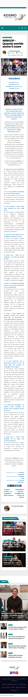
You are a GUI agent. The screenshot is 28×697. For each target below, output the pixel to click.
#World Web (20, 55)
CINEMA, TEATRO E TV (7, 37)
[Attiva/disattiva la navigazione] (25, 28)
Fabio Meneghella (18, 617)
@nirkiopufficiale (17, 86)
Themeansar (14, 680)
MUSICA (4, 684)
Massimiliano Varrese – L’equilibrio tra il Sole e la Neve (19, 493)
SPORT (13, 687)
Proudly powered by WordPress (8, 678)
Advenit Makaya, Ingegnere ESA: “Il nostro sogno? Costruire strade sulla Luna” (17, 629)
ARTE (3, 687)
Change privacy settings (6, 695)
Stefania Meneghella (14, 51)
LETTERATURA (22, 684)
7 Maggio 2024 (7, 617)
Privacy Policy (14, 690)
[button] (19, 28)
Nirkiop (17, 82)
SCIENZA (3, 611)
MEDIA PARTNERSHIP (21, 687)
